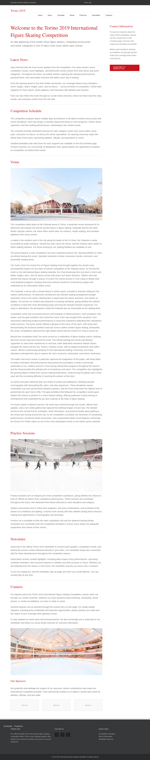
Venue (72, 15)
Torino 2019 (18, 10)
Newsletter (96, 15)
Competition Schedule (107, 734)
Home (40, 15)
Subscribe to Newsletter (119, 68)
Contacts (108, 15)
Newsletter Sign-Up (106, 739)
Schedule (60, 15)
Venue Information (105, 736)
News (50, 15)
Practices (83, 15)
